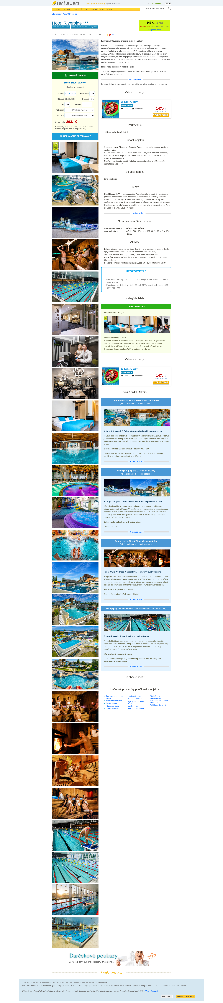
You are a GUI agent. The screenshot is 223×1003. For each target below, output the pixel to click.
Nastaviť (167, 996)
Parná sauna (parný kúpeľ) (136, 702)
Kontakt (110, 9)
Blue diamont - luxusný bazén (115, 697)
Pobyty (86, 9)
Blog (102, 9)
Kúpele (77, 9)
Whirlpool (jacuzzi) (158, 705)
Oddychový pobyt (154, 30)
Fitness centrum (112, 706)
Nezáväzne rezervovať (77, 136)
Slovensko (56, 14)
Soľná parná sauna (136, 709)
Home (58, 9)
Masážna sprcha (135, 699)
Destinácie (68, 9)
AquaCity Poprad (70, 14)
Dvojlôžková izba (79, 110)
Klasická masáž (112, 709)
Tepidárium (155, 696)
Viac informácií (151, 991)
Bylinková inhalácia (114, 701)
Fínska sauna (111, 703)
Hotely (94, 9)
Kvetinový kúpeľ (134, 696)
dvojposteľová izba (79, 115)
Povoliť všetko (185, 996)
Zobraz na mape (117, 35)
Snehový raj (133, 706)
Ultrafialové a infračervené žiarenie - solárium (159, 700)
